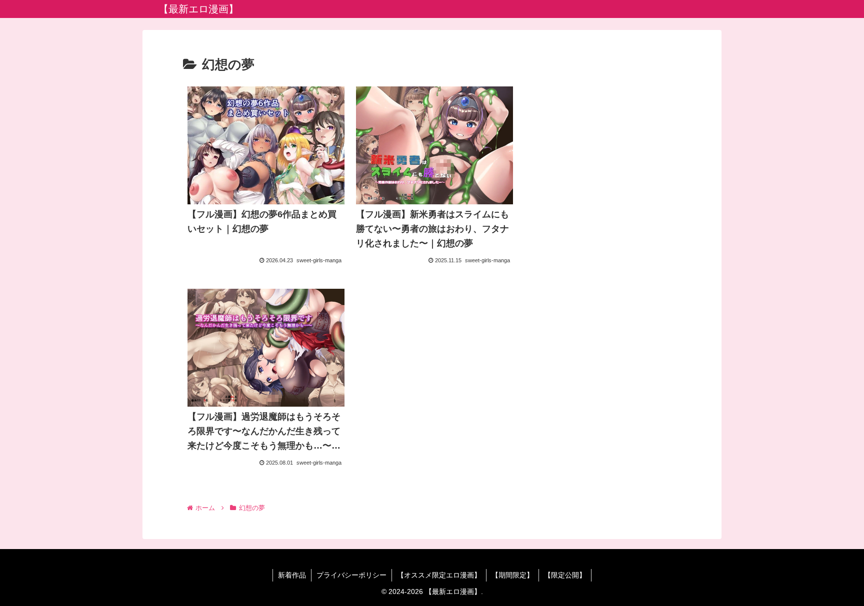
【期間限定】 (513, 575)
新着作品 (292, 575)
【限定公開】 (565, 575)
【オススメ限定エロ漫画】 (439, 575)
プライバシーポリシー (351, 575)
